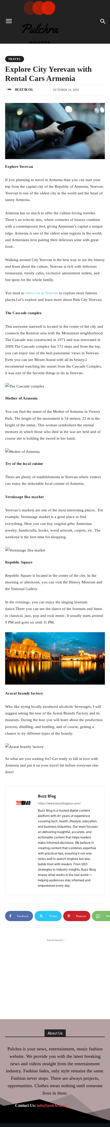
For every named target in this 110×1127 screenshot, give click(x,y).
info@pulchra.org (52, 1105)
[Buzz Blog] (9, 89)
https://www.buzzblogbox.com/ (59, 803)
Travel (14, 59)
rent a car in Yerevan (41, 293)
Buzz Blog (24, 89)
